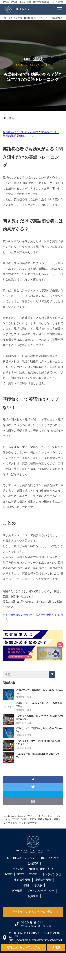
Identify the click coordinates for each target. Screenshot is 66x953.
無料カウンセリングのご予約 (23, 947)
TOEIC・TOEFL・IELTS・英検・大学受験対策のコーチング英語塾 (33, 2)
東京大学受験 (22, 879)
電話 (57, 947)
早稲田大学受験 (33, 885)
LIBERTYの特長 (49, 858)
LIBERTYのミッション (21, 858)
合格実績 (32, 863)
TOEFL (33, 874)
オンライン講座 (51, 874)
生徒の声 (18, 868)
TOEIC (9, 874)
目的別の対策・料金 (40, 868)
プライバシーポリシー (40, 890)
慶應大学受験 (43, 879)
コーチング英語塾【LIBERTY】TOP (23, 18)
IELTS (20, 874)
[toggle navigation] (59, 8)
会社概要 (16, 890)
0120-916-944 (32, 922)
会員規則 (32, 896)
